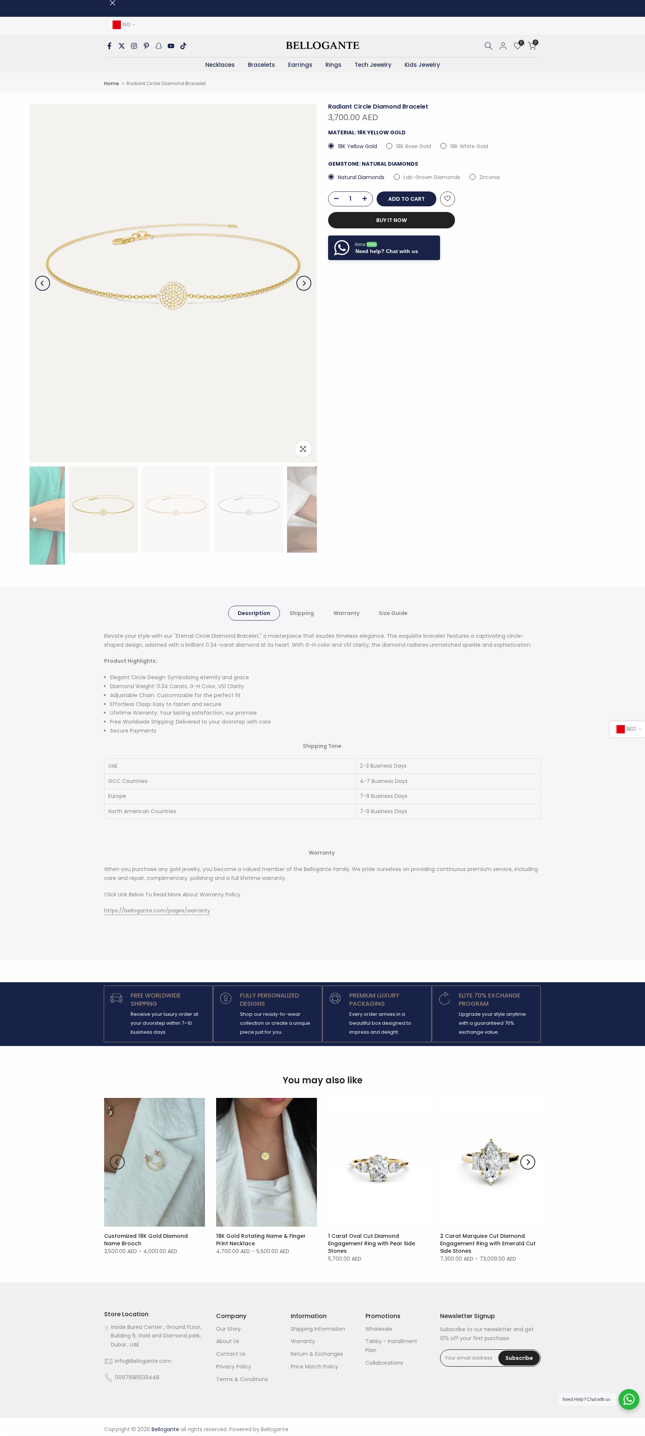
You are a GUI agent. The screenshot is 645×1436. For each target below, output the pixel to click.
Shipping (302, 612)
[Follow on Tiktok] (183, 45)
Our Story (228, 1329)
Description (254, 612)
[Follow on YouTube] (171, 45)
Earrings (300, 65)
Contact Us (231, 1354)
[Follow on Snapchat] (158, 45)
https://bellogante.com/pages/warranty (157, 910)
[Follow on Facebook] (109, 45)
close (107, 3)
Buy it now (391, 220)
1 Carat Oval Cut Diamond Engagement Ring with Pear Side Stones (371, 1243)
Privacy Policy (233, 1366)
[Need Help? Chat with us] (628, 1399)
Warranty (346, 612)
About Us (227, 1341)
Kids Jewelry (422, 65)
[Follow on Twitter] (121, 45)
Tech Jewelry (373, 65)
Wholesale (378, 1329)
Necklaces (220, 65)
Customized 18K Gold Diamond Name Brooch (146, 1239)
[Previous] (42, 283)
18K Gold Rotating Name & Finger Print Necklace (261, 1239)
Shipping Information (318, 1329)
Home (111, 83)
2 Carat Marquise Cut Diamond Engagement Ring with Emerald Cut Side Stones (488, 1243)
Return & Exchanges (317, 1354)
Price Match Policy (314, 1366)
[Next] (303, 283)
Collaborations (384, 1363)
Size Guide (393, 612)
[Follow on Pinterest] (146, 45)
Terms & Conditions (242, 1379)
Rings (333, 65)
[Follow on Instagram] (134, 45)
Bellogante (275, 1429)
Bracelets (261, 65)
